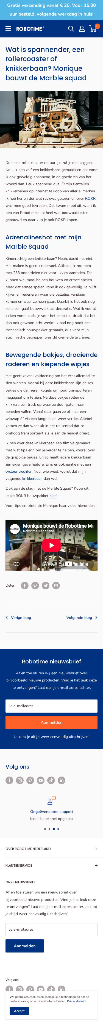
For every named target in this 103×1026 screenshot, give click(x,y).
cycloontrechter (18, 471)
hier (52, 495)
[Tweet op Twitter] (45, 585)
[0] (93, 28)
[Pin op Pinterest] (35, 585)
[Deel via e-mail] (56, 585)
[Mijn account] (82, 29)
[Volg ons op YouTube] (40, 780)
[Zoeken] (71, 29)
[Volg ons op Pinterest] (30, 780)
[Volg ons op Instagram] (20, 780)
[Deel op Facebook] (25, 585)
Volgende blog (79, 617)
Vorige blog (21, 617)
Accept (19, 1011)
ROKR (90, 198)
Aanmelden (52, 722)
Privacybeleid (76, 1001)
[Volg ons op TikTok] (51, 780)
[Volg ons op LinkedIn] (61, 780)
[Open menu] (8, 28)
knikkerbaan (32, 478)
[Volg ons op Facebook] (9, 780)
